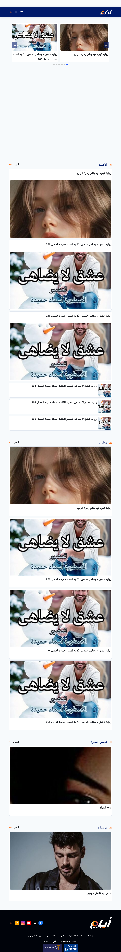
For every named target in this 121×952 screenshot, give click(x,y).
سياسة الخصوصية (76, 935)
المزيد (15, 164)
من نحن (91, 935)
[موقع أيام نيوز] (103, 12)
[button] (67, 64)
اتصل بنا (61, 935)
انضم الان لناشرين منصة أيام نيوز (40, 935)
